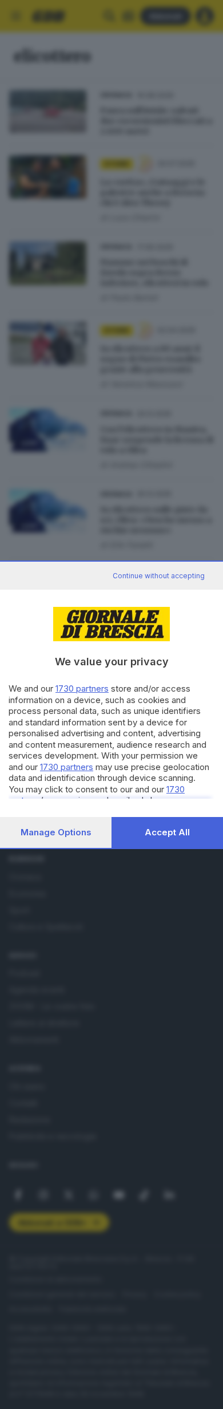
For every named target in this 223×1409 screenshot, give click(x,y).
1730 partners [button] (82, 688)
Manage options (56, 832)
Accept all (167, 832)
